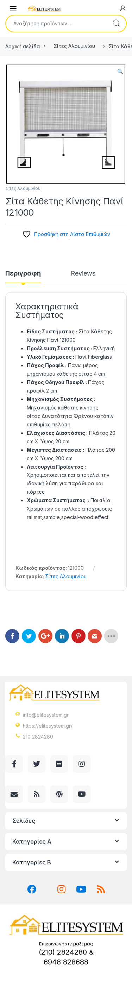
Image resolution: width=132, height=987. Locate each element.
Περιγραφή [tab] (23, 273)
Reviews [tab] (83, 273)
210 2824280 (38, 737)
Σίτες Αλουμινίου (74, 46)
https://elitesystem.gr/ (48, 726)
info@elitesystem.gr (46, 715)
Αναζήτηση (116, 24)
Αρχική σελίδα (22, 46)
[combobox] (56, 24)
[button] (120, 71)
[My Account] (123, 8)
